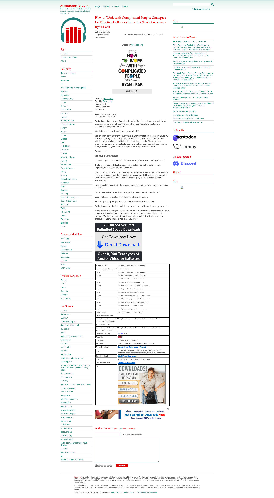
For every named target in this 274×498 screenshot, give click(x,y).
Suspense (65, 205)
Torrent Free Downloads (128, 347)
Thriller (64, 208)
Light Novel (65, 146)
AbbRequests (137, 45)
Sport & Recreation (69, 201)
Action (63, 77)
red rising (65, 351)
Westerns (65, 219)
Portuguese (66, 298)
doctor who (65, 314)
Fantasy (64, 117)
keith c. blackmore (68, 388)
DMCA (145, 492)
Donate (124, 6)
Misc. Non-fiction (68, 157)
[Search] (212, 5)
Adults (63, 61)
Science (64, 190)
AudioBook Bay (75, 5)
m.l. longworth (67, 373)
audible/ (64, 318)
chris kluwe (65, 425)
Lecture (64, 139)
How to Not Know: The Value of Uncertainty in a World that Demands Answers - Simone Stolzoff (193, 92)
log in (120, 429)
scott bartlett (66, 347)
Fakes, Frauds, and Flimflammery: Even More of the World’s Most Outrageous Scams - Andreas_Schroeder (193, 105)
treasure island (67, 392)
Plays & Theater (67, 168)
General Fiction (67, 121)
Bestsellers (65, 242)
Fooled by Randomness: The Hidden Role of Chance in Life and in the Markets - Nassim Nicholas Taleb (192, 85)
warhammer (66, 421)
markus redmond (68, 410)
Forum (115, 6)
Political (64, 175)
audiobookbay (116, 492)
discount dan (66, 432)
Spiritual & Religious (69, 197)
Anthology (65, 239)
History (64, 128)
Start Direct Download (127, 356)
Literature (65, 150)
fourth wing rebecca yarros (72, 358)
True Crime (65, 212)
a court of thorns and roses (72, 460)
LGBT (63, 142)
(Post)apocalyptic (68, 73)
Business (137, 35)
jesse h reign (66, 377)
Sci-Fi (63, 186)
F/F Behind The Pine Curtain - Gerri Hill (189, 41)
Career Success (148, 35)
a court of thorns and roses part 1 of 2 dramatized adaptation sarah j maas (76, 367)
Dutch (63, 284)
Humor (63, 135)
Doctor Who (66, 110)
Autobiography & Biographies (73, 88)
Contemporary (67, 99)
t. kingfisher (65, 340)
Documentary (66, 250)
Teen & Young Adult (69, 57)
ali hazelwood (67, 439)
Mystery (64, 161)
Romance (65, 183)
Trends (139, 492)
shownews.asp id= (69, 322)
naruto (63, 332)
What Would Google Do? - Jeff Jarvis (188, 119)
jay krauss (65, 329)
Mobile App (153, 492)
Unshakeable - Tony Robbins (185, 115)
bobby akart (66, 354)
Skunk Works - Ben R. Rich (184, 111)
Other (63, 226)
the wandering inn (68, 414)
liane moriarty (66, 435)
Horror (63, 131)
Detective (65, 106)
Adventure (65, 80)
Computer (65, 95)
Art (62, 84)
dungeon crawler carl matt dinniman (76, 384)
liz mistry (64, 381)
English (64, 280)
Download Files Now (126, 363)
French (64, 287)
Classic (64, 246)
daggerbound (66, 406)
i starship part (66, 362)
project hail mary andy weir (72, 336)
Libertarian (65, 257)
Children (64, 54)
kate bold (64, 449)
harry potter (65, 395)
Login (98, 6)
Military (64, 261)
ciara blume (66, 403)
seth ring (64, 343)
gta (62, 456)
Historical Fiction (68, 124)
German (64, 295)
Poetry (63, 172)
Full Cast (64, 253)
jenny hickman (67, 417)
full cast (64, 311)
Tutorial (64, 215)
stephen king (66, 428)
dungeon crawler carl (70, 325)
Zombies (64, 223)
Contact (132, 492)
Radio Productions (69, 179)
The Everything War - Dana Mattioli (188, 122)
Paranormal (66, 164)
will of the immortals (69, 399)
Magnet (143, 347)
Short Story (65, 268)
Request (106, 6)
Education (65, 113)
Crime (63, 102)
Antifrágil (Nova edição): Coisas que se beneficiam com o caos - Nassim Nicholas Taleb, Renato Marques (191, 55)
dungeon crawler (68, 452)
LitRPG (64, 153)
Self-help (106, 32)
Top (168, 409)
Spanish (64, 291)
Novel (63, 264)
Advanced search (200, 8)
